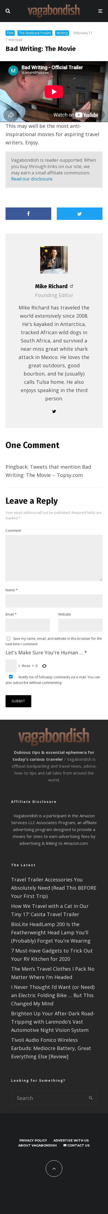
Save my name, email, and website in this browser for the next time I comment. (54, 641)
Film (10, 33)
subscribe (21, 682)
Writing (62, 33)
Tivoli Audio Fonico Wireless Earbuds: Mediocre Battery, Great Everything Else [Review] (51, 1048)
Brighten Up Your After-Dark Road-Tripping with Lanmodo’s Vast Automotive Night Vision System (53, 1021)
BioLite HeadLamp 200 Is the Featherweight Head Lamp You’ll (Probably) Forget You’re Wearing (51, 932)
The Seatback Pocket (35, 33)
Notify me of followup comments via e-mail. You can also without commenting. (53, 680)
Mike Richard (51, 286)
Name (12, 590)
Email (11, 614)
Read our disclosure (31, 179)
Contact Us (78, 1145)
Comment (13, 530)
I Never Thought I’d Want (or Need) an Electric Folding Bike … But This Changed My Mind (52, 995)
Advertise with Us (71, 1140)
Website (64, 614)
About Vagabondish (37, 1145)
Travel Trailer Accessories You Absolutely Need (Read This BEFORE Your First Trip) (53, 887)
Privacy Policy (33, 1140)
